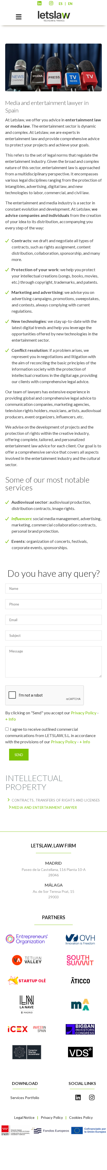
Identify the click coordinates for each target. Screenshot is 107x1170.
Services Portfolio (24, 1097)
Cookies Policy (81, 1117)
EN (70, 4)
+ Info (10, 718)
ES (61, 4)
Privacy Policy (83, 712)
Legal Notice (24, 1117)
